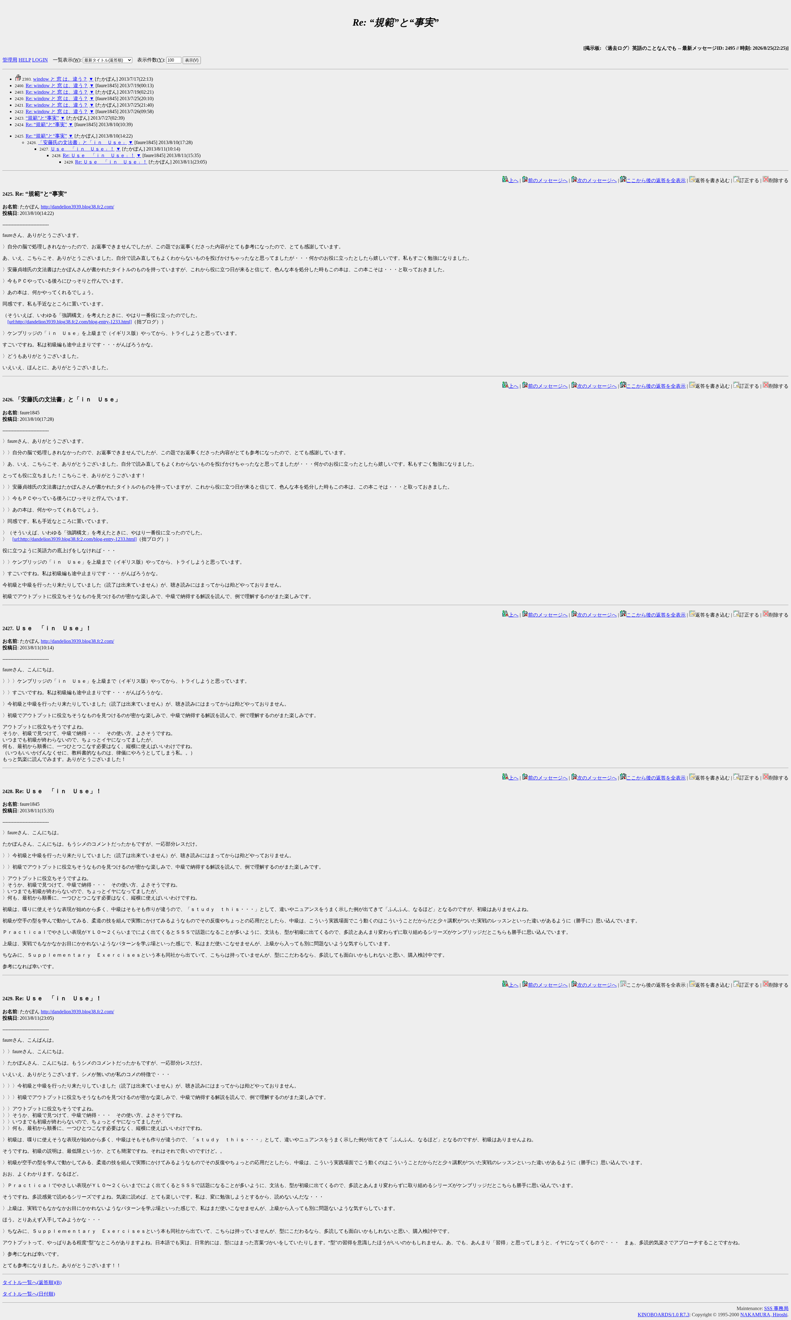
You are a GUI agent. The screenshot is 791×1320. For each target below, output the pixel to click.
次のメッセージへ (597, 180)
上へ (513, 180)
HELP (25, 59)
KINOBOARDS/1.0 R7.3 (663, 1314)
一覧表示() (66, 59)
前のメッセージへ (548, 180)
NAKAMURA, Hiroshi (763, 1314)
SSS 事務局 (776, 1308)
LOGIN (40, 59)
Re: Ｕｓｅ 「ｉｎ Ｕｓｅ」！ (99, 155)
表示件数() (150, 59)
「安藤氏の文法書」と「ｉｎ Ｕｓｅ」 (82, 142)
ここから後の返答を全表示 (656, 180)
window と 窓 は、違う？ (60, 79)
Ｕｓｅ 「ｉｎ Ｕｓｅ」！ (82, 149)
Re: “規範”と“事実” (46, 124)
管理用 (9, 59)
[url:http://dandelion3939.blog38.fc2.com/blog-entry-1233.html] (69, 321)
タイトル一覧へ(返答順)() (31, 1282)
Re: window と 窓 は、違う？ (57, 85)
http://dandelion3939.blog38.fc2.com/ (77, 206)
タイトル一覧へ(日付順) (28, 1294)
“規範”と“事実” (42, 118)
